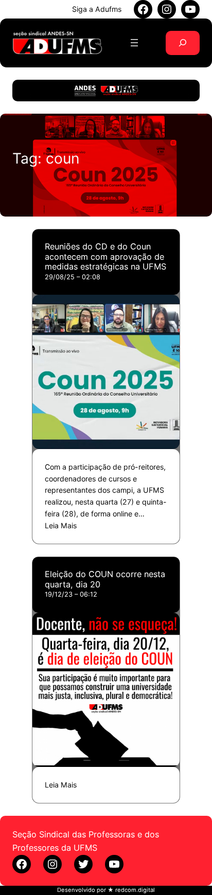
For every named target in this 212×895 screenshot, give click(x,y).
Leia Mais (61, 525)
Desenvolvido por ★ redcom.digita (105, 889)
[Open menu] (134, 43)
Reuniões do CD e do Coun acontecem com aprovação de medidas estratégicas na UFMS (105, 257)
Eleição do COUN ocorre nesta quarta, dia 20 (105, 579)
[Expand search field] (183, 43)
